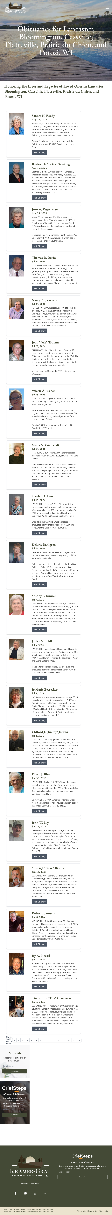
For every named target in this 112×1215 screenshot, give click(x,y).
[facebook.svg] (15, 1193)
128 (69, 1040)
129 (74, 1040)
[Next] (79, 1040)
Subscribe (14, 1071)
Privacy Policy (82, 1211)
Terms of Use (92, 1211)
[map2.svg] (35, 1193)
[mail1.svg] (45, 1193)
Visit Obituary (40, 152)
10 (58, 1040)
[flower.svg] (25, 1193)
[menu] (107, 8)
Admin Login (103, 1211)
